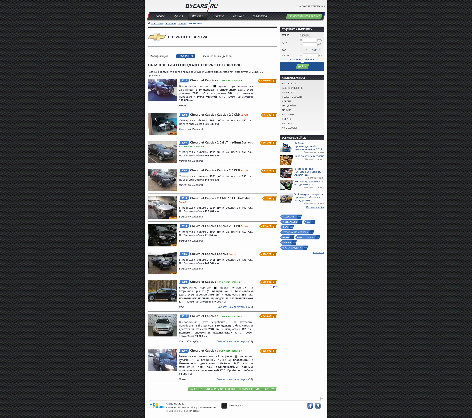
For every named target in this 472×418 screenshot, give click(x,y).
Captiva (182, 23)
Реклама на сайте (186, 407)
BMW (286, 227)
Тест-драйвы (289, 105)
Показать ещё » (315, 207)
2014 (184, 198)
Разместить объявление (304, 16)
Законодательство (292, 88)
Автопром (288, 114)
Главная (159, 16)
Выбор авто (288, 92)
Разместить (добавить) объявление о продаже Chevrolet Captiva (232, 389)
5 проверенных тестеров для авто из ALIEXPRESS (307, 171)
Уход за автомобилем (296, 232)
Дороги (286, 101)
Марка (285, 35)
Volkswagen (290, 221)
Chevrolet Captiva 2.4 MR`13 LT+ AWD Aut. (220, 198)
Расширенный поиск (302, 59)
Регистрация (318, 6)
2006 (184, 254)
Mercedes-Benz (306, 237)
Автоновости (289, 83)
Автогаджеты (289, 127)
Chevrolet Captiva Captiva (209, 254)
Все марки (198, 16)
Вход (304, 6)
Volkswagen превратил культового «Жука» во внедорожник (309, 197)
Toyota (287, 242)
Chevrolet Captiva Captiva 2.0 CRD (215, 115)
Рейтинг (219, 16)
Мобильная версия (190, 410)
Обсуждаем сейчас (294, 137)
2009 (184, 282)
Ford (286, 237)
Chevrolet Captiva (187, 36)
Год (284, 50)
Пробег (286, 55)
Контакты (171, 407)
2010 (184, 226)
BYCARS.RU (178, 403)
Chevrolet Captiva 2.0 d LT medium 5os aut (221, 142)
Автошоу (287, 123)
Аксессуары (289, 216)
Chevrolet (170, 23)
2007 (184, 142)
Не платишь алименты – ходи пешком (309, 183)
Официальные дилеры (217, 56)
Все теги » (318, 252)
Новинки (287, 119)
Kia (308, 221)
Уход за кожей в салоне (309, 156)
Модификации (159, 56)
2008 (184, 114)
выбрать (305, 35)
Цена (284, 42)
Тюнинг (286, 110)
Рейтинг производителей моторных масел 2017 (308, 146)
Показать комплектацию (232, 307)
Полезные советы (292, 96)
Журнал (178, 16)
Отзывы (238, 16)
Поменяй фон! (235, 405)
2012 (184, 80)
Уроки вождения (293, 247)
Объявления (260, 16)
